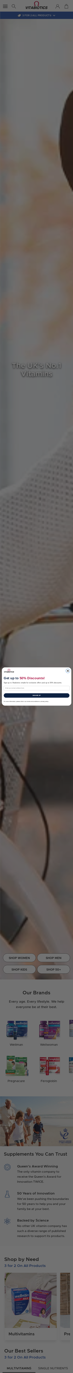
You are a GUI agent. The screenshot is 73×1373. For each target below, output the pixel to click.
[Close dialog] (68, 671)
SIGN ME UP (36, 695)
